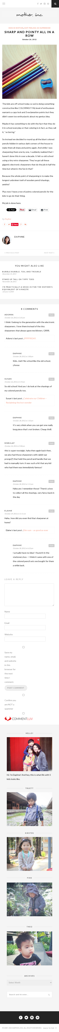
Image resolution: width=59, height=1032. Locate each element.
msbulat (10, 443)
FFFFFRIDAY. (30, 338)
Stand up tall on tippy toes (18, 279)
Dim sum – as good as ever (35, 530)
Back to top (49, 1028)
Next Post (48, 253)
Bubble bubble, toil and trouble (21, 272)
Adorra (9, 314)
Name (7, 611)
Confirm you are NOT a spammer (10, 704)
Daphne (8, 219)
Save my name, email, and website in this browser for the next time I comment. (10, 667)
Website (9, 634)
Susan (8, 379)
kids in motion (16, 28)
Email (7, 623)
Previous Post (12, 253)
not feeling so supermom (37, 28)
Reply (51, 315)
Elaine (8, 511)
